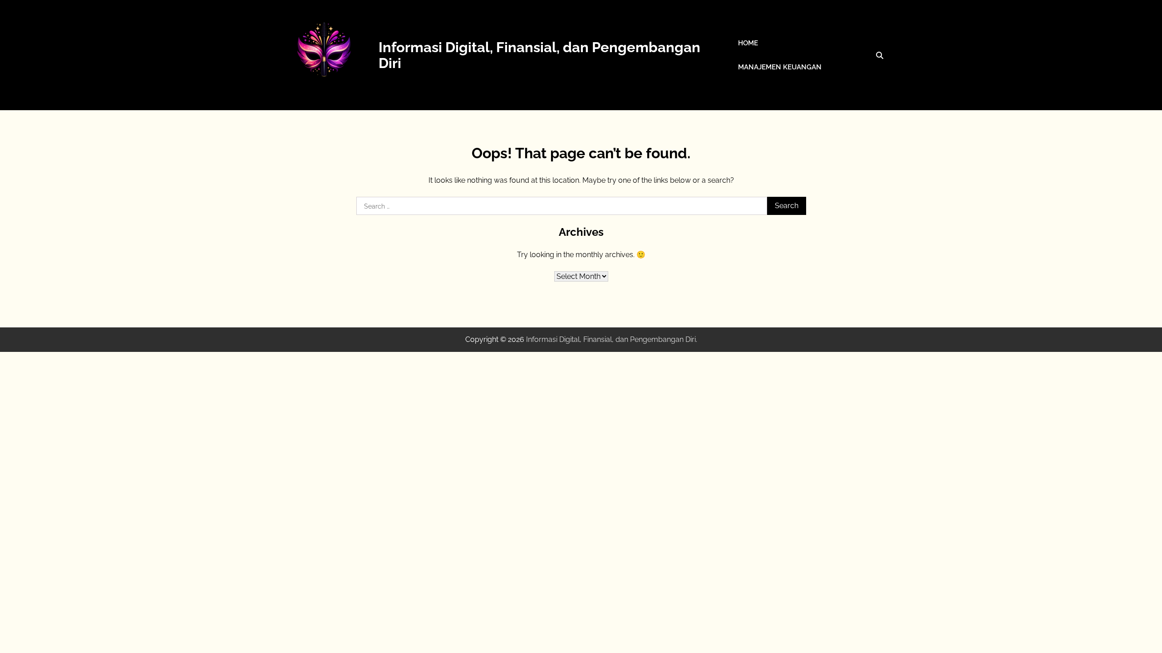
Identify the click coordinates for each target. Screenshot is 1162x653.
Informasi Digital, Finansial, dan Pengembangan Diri (539, 55)
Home (748, 43)
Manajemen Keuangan (780, 67)
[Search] (880, 55)
